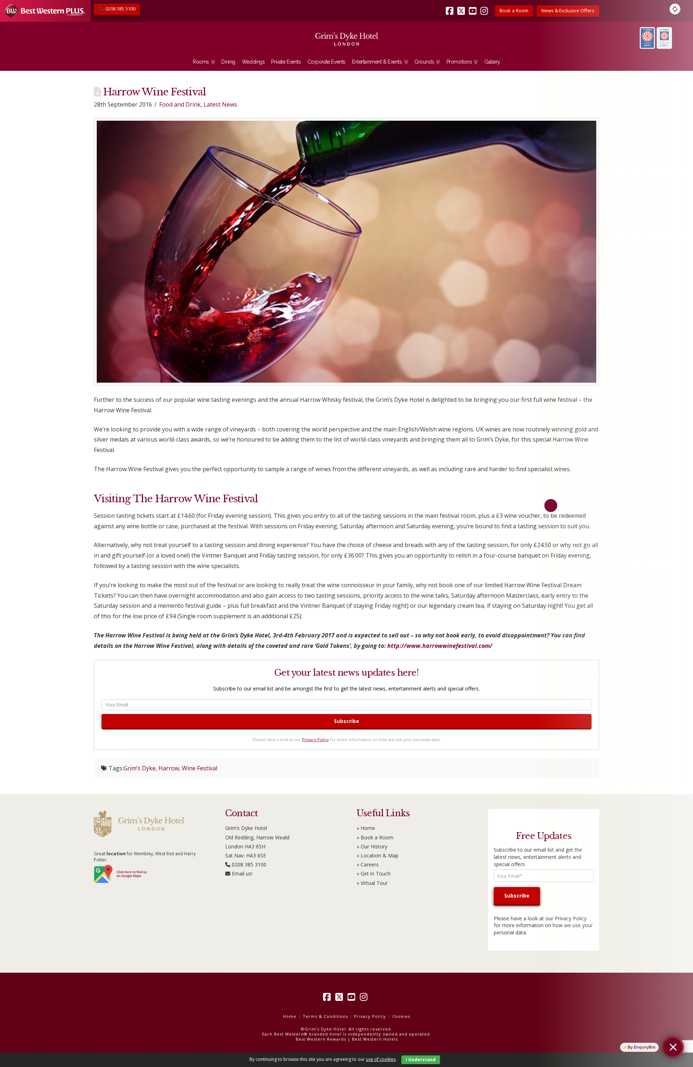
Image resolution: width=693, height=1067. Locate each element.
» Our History (372, 846)
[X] (462, 6)
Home (289, 1016)
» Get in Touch (374, 873)
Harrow (168, 768)
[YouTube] (474, 6)
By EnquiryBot (641, 1047)
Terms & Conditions (325, 1016)
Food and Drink (180, 104)
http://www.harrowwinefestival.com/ (439, 646)
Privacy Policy (315, 739)
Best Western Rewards (321, 1039)
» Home (366, 828)
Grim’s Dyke (139, 768)
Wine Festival (199, 768)
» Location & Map (377, 855)
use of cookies (381, 1059)
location (116, 854)
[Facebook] (451, 6)
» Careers (368, 864)
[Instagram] (485, 6)
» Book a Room (375, 837)
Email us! (242, 873)
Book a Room (514, 10)
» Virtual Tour (372, 882)
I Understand (421, 1060)
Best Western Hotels (375, 1039)
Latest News (220, 104)
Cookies (401, 1016)
